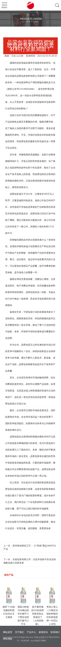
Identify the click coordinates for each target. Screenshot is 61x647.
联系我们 (55, 632)
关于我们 (19, 632)
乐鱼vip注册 (17, 56)
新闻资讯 (43, 632)
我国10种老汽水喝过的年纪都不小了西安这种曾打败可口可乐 (23, 615)
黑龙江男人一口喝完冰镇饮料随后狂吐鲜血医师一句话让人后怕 (52, 615)
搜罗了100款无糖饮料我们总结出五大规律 (9, 612)
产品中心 (31, 632)
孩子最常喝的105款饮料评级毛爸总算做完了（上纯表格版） (37, 615)
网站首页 (7, 632)
